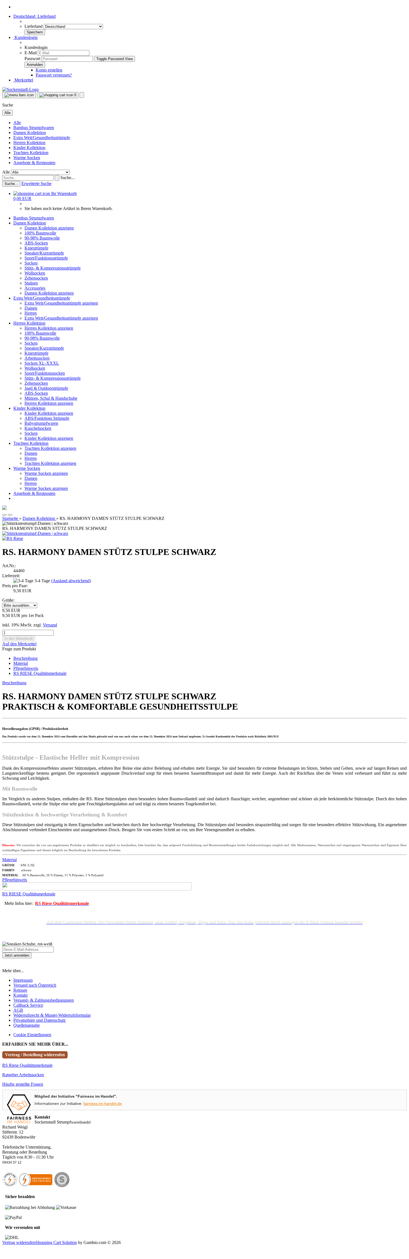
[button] (34, 16)
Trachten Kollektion (30, 152)
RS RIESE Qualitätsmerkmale (39, 673)
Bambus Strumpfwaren (33, 127)
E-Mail (30, 52)
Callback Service (28, 1005)
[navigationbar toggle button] (19, 95)
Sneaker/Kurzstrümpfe (44, 253)
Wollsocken (34, 273)
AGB (18, 1010)
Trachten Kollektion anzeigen (50, 448)
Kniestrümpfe (36, 248)
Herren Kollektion (29, 142)
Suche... (67, 177)
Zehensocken (36, 278)
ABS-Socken (36, 243)
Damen (30, 308)
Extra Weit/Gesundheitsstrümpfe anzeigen (61, 303)
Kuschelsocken (37, 428)
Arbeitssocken (37, 358)
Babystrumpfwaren (41, 423)
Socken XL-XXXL (41, 363)
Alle (17, 122)
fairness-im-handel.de (102, 1103)
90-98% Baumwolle (42, 238)
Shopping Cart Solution (56, 1242)
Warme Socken (26, 157)
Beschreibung (25, 658)
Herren (30, 313)
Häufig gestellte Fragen (22, 1084)
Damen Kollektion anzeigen (49, 228)
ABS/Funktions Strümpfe (46, 418)
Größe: (8, 600)
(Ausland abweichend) (71, 580)
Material (20, 663)
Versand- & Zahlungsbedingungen (43, 1000)
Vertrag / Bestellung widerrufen (35, 1054)
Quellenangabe (26, 1025)
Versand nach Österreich (34, 985)
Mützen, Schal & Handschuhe (50, 398)
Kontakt (20, 995)
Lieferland (34, 26)
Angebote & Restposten (34, 162)
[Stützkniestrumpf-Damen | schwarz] (35, 533)
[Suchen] (57, 178)
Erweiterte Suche (36, 183)
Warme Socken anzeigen (46, 473)
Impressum (23, 980)
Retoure (20, 990)
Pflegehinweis (25, 668)
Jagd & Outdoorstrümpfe (46, 388)
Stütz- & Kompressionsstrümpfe (52, 268)
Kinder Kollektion (29, 147)
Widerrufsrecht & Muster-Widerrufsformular (52, 1015)
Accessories (34, 288)
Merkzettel (23, 80)
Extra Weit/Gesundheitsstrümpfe (41, 137)
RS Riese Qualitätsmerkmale (27, 1065)
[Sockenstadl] (20, 89)
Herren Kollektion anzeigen (48, 328)
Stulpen (31, 283)
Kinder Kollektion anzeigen (48, 413)
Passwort (32, 58)
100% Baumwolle (40, 233)
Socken (31, 263)
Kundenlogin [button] (25, 37)
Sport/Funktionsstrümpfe (46, 258)
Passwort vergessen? (54, 75)
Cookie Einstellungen (32, 1034)
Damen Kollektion (29, 132)
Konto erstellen (49, 70)
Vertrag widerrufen (18, 1242)
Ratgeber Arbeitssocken (23, 1074)
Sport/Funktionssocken (44, 373)
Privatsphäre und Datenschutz (39, 1020)
